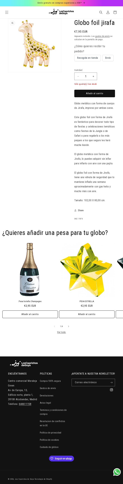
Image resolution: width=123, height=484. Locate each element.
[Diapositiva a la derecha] (68, 326)
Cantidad (78, 70)
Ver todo (61, 332)
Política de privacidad (50, 432)
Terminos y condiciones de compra (53, 412)
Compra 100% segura (50, 381)
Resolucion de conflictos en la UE (52, 423)
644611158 (25, 404)
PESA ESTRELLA (87, 301)
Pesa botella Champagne (30, 301)
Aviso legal (45, 403)
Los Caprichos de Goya (24, 479)
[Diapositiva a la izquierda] (54, 326)
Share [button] (81, 210)
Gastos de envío (48, 388)
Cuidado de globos (49, 447)
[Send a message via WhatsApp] (117, 472)
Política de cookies (49, 440)
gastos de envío (102, 36)
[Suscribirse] (111, 382)
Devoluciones (46, 395)
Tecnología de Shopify (43, 479)
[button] (6, 12)
